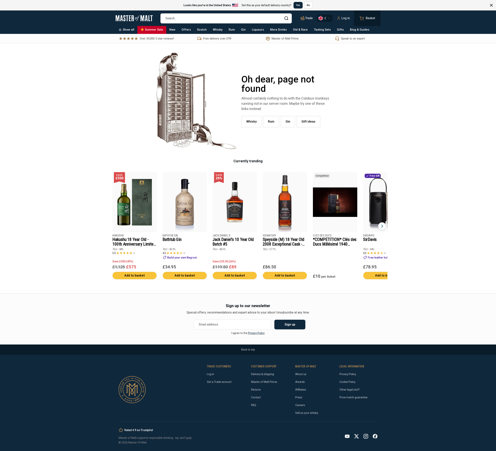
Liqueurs (258, 29)
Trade (309, 18)
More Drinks (278, 29)
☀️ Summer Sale (151, 29)
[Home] (134, 18)
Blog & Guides (359, 29)
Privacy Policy (256, 333)
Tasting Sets (322, 29)
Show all (128, 29)
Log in (345, 18)
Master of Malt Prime (264, 381)
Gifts (340, 29)
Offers (186, 29)
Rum (232, 29)
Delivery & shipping (262, 374)
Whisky (217, 29)
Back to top (248, 349)
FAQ (253, 405)
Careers (300, 405)
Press (298, 397)
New (172, 29)
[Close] (491, 5)
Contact (256, 397)
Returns (256, 389)
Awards (300, 381)
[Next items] (382, 226)
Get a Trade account (219, 381)
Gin (243, 29)
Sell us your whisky (306, 412)
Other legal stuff (349, 389)
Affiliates (300, 389)
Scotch (202, 29)
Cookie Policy (347, 381)
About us (300, 374)
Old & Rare (300, 29)
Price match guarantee (353, 397)
